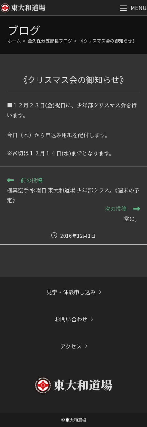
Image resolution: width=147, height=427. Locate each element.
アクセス (71, 346)
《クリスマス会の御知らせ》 (108, 40)
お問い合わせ (71, 319)
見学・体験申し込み (71, 292)
